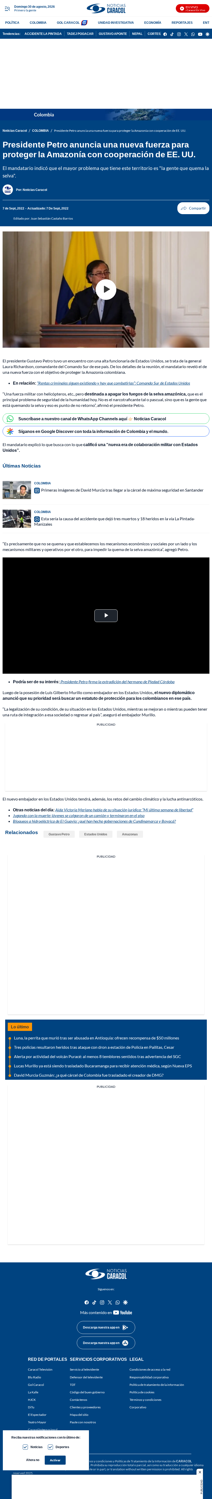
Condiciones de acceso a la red (150, 1369)
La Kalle (33, 1392)
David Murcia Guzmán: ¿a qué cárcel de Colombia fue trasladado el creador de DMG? (88, 1075)
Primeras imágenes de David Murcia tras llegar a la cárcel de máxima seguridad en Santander (122, 489)
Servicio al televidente (84, 1369)
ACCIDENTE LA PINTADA (43, 34)
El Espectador (37, 1415)
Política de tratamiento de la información (157, 1385)
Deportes (62, 1447)
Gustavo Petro (59, 834)
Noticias (37, 1447)
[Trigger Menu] (7, 8)
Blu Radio (34, 1377)
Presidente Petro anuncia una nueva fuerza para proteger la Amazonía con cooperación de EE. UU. (120, 131)
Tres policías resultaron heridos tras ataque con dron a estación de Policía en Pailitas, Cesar (94, 1047)
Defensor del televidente (86, 1377)
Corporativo (138, 1407)
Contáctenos (78, 1400)
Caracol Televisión (40, 1369)
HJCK (32, 1400)
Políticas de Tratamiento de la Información (143, 1461)
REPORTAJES (182, 23)
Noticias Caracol (15, 131)
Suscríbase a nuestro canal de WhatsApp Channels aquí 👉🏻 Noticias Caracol (92, 418)
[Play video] (106, 289)
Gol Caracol (36, 1385)
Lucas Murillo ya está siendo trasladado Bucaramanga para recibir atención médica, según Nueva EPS (103, 1065)
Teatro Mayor (37, 1422)
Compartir (193, 208)
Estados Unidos (95, 834)
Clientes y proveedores (85, 1407)
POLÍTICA (12, 23)
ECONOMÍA (152, 23)
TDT (72, 1385)
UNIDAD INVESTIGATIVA (116, 23)
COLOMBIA (38, 23)
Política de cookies (142, 1392)
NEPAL (137, 34)
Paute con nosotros (83, 1422)
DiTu (31, 1407)
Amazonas (130, 834)
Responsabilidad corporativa (149, 1377)
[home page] (106, 8)
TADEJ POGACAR (80, 34)
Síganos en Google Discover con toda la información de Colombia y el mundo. (93, 431)
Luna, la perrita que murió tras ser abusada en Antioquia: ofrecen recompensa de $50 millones (96, 1037)
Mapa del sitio (79, 1415)
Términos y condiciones (145, 1400)
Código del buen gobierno (87, 1392)
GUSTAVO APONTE (113, 34)
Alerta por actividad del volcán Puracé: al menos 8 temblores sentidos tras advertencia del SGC (97, 1056)
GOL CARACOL (68, 23)
